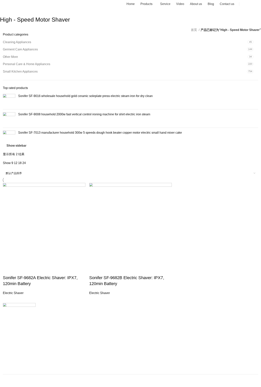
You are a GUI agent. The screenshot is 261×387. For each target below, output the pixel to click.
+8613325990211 (14, 328)
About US (8, 341)
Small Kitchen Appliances (20, 71)
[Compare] (114, 270)
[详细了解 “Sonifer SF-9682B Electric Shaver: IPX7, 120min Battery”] (94, 270)
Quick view (104, 270)
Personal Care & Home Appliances (26, 64)
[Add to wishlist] (125, 270)
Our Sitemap (10, 367)
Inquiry (251, 3)
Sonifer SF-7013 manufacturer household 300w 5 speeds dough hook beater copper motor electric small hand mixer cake (100, 132)
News (6, 334)
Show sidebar (16, 145)
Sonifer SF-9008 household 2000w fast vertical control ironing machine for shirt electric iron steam (84, 114)
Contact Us (9, 354)
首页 (194, 30)
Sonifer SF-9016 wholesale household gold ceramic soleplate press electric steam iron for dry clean (85, 96)
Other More (10, 56)
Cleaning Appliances (17, 42)
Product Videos (12, 347)
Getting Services (13, 360)
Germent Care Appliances (20, 49)
